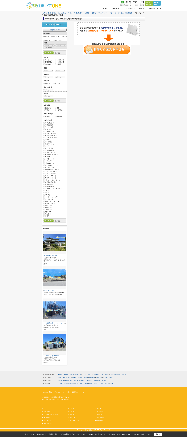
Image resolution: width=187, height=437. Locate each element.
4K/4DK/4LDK (49, 64)
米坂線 (104, 380)
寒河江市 (78, 374)
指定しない (48, 40)
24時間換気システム (52, 169)
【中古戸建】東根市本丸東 (51, 356)
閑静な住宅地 (50, 125)
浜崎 (60, 377)
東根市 (66, 374)
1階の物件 (49, 212)
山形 (65, 383)
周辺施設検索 (99, 420)
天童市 (72, 374)
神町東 (65, 377)
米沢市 (90, 374)
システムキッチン (51, 133)
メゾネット (49, 159)
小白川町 (92, 377)
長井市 (107, 374)
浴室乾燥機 (49, 186)
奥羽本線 (61, 380)
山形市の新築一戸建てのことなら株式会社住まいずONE (64, 392)
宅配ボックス (50, 203)
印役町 (86, 377)
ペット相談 (49, 150)
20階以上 (48, 209)
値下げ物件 (49, 47)
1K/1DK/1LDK (61, 60)
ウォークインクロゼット (53, 188)
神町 (86, 383)
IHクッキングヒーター (52, 180)
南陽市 (124, 374)
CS (47, 190)
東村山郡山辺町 (98, 374)
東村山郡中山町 (115, 374)
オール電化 (49, 167)
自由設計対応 (50, 148)
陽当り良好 (49, 123)
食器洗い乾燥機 (50, 182)
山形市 (60, 374)
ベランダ (48, 161)
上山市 (84, 374)
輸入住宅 (48, 129)
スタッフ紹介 (99, 417)
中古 (60, 40)
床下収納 (48, 142)
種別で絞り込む (55, 30)
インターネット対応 (52, 197)
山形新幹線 (69, 380)
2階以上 (48, 205)
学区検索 (98, 408)
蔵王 (90, 383)
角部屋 (48, 216)
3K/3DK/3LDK (61, 62)
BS (47, 193)
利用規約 (47, 417)
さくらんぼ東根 (98, 383)
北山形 (60, 383)
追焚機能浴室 (50, 184)
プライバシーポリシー (51, 414)
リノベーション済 (51, 154)
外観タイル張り (50, 178)
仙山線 (81, 380)
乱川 (76, 383)
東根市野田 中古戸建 (50, 255)
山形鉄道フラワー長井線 (93, 380)
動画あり (59, 116)
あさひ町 (99, 377)
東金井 (81, 383)
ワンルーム (48, 60)
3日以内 (47, 110)
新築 (55, 40)
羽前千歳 (71, 383)
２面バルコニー (50, 171)
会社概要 (47, 411)
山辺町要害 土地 (49, 290)
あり (55, 83)
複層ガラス (49, 144)
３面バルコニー (50, 173)
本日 (58, 108)
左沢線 (76, 380)
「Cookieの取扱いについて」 (129, 434)
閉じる (158, 434)
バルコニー (49, 163)
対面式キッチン (50, 135)
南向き (48, 146)
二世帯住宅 (49, 131)
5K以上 (59, 64)
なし (60, 83)
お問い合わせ (99, 411)
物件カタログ (48, 423)
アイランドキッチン (52, 137)
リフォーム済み (74, 420)
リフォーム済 (50, 127)
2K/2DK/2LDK (49, 62)
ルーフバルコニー (51, 165)
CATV (47, 195)
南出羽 (107, 383)
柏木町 (74, 377)
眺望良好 (48, 156)
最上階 (48, 214)
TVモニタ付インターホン (53, 201)
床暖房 (48, 140)
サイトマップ (48, 420)
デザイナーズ (50, 152)
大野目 (80, 377)
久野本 (105, 377)
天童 (111, 383)
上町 (110, 377)
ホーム (46, 408)
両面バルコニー (50, 176)
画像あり (48, 116)
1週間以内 (60, 110)
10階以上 (48, 207)
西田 (69, 377)
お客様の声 (98, 414)
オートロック (50, 199)
